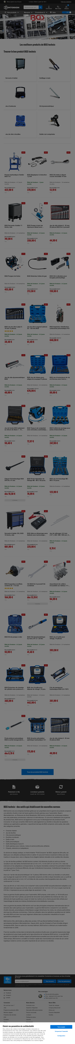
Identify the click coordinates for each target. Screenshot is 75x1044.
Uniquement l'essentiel (61, 1031)
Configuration (61, 1036)
